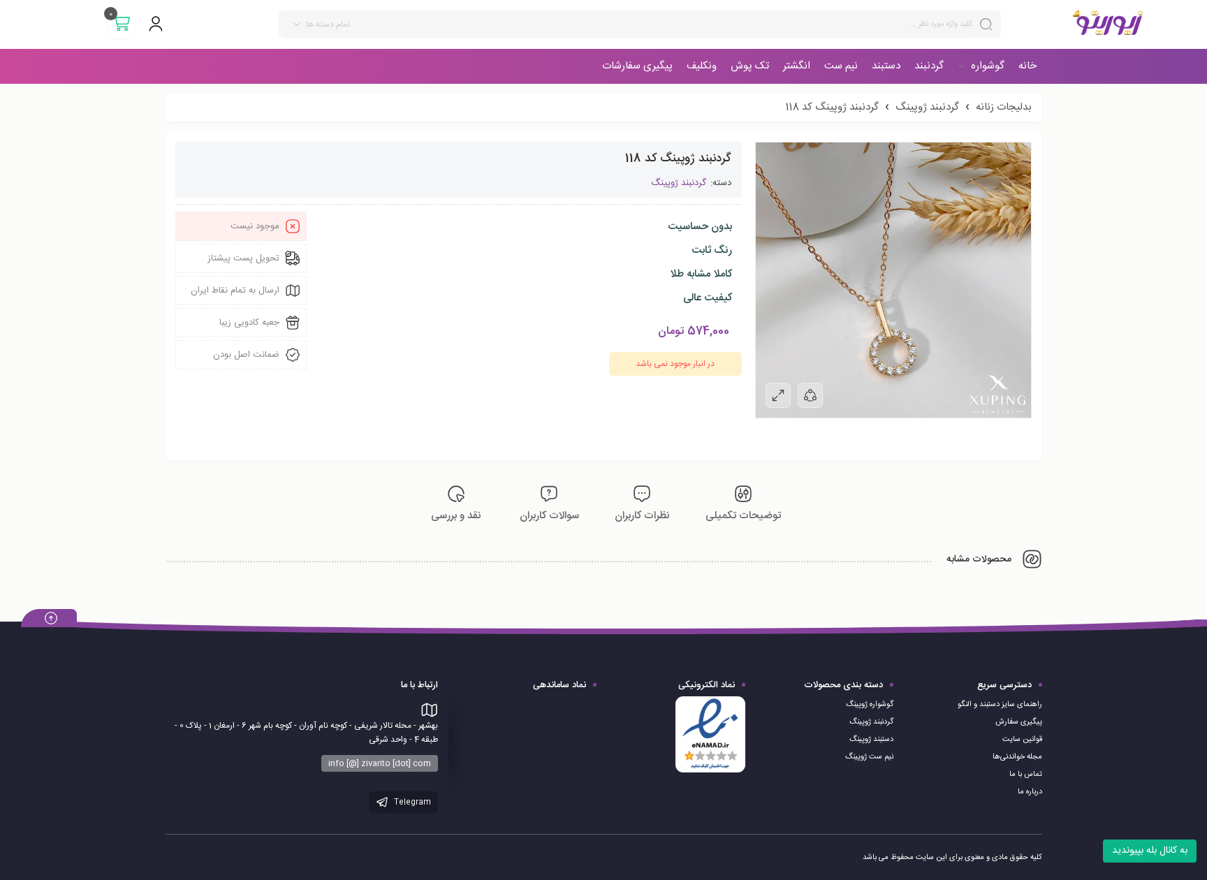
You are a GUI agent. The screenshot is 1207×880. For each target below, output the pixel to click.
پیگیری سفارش (1018, 722)
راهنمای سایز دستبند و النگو (1000, 704)
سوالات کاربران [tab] (549, 516)
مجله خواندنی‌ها (1017, 757)
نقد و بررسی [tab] (456, 516)
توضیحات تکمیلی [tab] (743, 516)
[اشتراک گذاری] (810, 395)
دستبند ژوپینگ (871, 739)
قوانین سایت (1022, 739)
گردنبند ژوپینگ (927, 107)
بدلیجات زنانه (1004, 107)
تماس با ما (1025, 774)
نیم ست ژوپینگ (869, 757)
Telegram (411, 802)
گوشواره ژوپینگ (869, 704)
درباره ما (1030, 792)
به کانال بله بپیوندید (1149, 850)
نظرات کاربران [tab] (642, 516)
